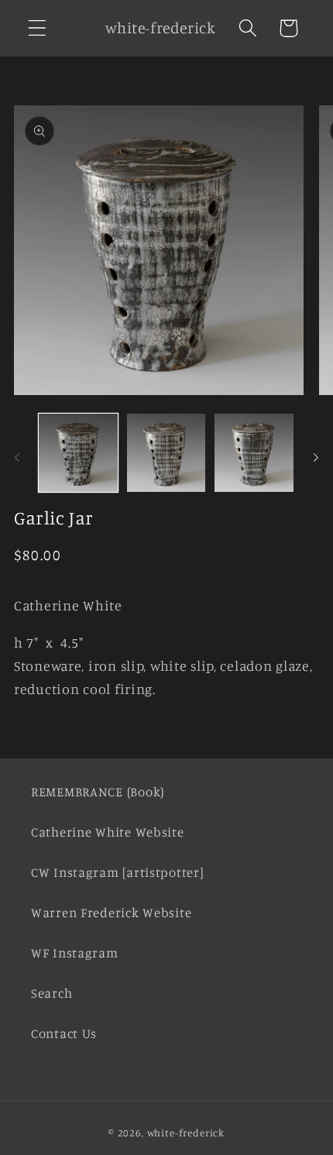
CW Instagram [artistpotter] (117, 872)
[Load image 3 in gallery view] (254, 453)
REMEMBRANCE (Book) (97, 791)
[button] (37, 28)
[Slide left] (17, 458)
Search (51, 993)
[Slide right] (316, 458)
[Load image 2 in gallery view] (166, 453)
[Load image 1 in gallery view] (78, 453)
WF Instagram (74, 953)
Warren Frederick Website (111, 912)
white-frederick (186, 1132)
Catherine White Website (107, 832)
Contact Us (64, 1033)
